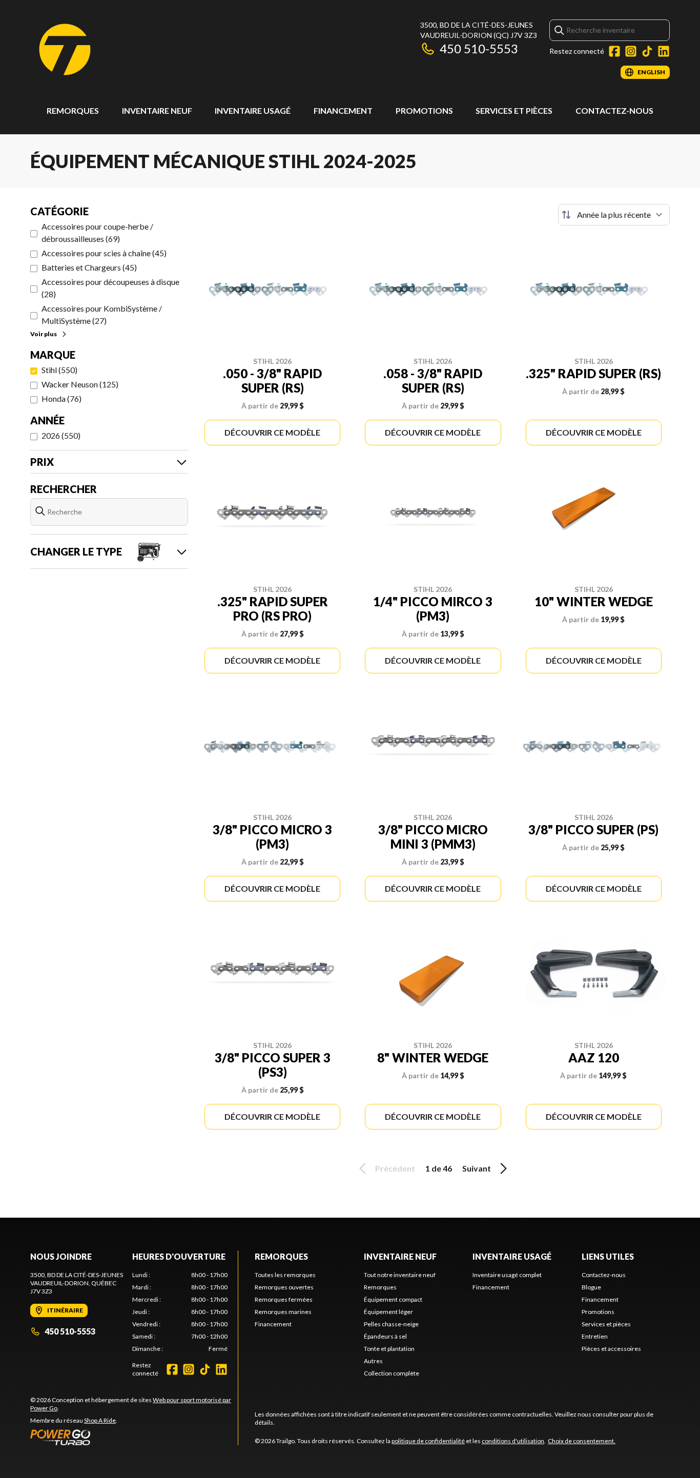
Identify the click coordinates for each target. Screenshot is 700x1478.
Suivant (476, 1168)
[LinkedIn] (663, 51)
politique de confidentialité (428, 1441)
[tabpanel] (180, 1312)
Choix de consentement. (581, 1441)
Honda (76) (61, 398)
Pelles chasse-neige (391, 1324)
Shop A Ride (100, 1420)
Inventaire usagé (253, 110)
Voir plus (43, 334)
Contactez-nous (614, 110)
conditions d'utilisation (513, 1441)
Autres (373, 1361)
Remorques (73, 110)
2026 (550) (61, 435)
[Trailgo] (64, 49)
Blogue (591, 1287)
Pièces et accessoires (611, 1348)
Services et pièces (514, 110)
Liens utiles (608, 1256)
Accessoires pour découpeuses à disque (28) (110, 288)
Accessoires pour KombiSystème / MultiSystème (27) (102, 314)
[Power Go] (134, 1437)
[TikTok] (647, 51)
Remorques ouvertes (284, 1287)
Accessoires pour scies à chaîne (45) (104, 253)
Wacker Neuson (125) (80, 384)
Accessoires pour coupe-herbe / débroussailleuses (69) (97, 232)
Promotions (424, 110)
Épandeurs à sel (385, 1336)
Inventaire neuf (157, 110)
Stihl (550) (59, 370)
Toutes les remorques (285, 1275)
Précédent (395, 1168)
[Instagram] (631, 51)
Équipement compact (393, 1299)
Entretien (595, 1336)
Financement (343, 110)
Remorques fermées (284, 1299)
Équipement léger (388, 1312)
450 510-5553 (479, 48)
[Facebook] (614, 51)
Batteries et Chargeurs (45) (89, 267)
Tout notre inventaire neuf (400, 1275)
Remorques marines (283, 1312)
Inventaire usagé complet (507, 1275)
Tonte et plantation (389, 1348)
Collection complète (391, 1373)
